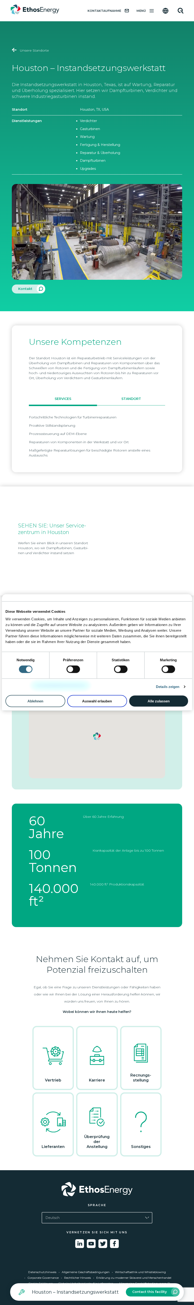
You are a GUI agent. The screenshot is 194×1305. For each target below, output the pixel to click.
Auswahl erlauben (97, 701)
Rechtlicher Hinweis (77, 1277)
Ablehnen (35, 701)
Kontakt (25, 289)
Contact (149, 1292)
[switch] (73, 669)
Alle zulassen (159, 701)
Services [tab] (63, 399)
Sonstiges (141, 1146)
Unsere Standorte (34, 50)
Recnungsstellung (140, 1077)
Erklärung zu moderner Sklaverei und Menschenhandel (133, 1277)
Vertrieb (53, 1080)
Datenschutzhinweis (42, 1272)
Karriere (97, 1080)
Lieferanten (53, 1146)
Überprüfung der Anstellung (97, 1141)
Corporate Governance (43, 1277)
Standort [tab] (131, 399)
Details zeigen (167, 687)
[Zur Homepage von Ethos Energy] (97, 1189)
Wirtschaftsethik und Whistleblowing (140, 1272)
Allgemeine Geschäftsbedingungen (86, 1272)
